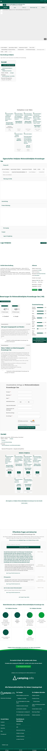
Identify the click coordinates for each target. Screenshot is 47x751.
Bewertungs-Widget (36, 711)
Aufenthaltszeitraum (10, 401)
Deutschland (36, 275)
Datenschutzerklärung (23, 425)
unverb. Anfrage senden (8, 65)
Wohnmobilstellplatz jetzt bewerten (39, 340)
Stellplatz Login (5, 744)
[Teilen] (42, 749)
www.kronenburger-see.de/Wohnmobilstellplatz (8, 76)
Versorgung (6, 228)
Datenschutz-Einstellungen (6, 698)
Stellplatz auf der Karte (6, 70)
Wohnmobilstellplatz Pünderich (19, 122)
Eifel (37, 280)
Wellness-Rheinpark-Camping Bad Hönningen (28, 122)
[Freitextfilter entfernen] (42, 1)
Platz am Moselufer (28, 146)
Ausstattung (5, 201)
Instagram (3, 725)
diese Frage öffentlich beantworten (13, 573)
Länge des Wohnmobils (11, 405)
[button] (23, 24)
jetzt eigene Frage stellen (24, 597)
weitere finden (17, 621)
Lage (15, 7)
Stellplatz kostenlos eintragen (22, 705)
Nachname (8, 395)
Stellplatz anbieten (35, 695)
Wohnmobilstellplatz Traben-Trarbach (37, 126)
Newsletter (3, 728)
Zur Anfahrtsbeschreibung (7, 442)
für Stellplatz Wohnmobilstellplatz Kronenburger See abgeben (6, 623)
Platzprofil (5, 165)
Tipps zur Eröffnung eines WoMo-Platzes (38, 705)
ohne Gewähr (39, 500)
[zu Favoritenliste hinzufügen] (1, 11)
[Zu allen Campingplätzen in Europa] (23, 680)
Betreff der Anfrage (10, 412)
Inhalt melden (24, 503)
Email (7, 398)
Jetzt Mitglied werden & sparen (23, 666)
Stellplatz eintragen (20, 733)
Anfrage (43, 7)
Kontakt (40, 289)
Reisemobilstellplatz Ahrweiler (28, 485)
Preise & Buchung (6, 205)
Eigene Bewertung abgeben (5, 301)
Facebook (2, 722)
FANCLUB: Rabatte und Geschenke (23, 715)
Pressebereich (3, 734)
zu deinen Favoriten (20, 739)
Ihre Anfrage (9, 416)
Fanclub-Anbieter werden (37, 708)
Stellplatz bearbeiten (36, 715)
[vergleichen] (1, 13)
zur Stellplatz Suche (1, 5)
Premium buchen (36, 701)
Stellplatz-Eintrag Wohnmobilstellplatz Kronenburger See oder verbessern (30, 623)
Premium (44, 111)
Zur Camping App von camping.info (23, 711)
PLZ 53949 (39, 270)
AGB (17, 727)
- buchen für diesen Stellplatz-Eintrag (30, 638)
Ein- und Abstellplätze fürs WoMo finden (22, 702)
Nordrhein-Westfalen (41, 273)
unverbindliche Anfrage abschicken (27, 427)
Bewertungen (33, 7)
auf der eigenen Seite (41, 621)
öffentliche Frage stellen (24, 547)
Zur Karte (3, 440)
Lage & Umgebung (7, 236)
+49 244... (7, 72)
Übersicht (5, 7)
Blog (1, 731)
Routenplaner (34, 289)
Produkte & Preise (35, 698)
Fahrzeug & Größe (7, 178)
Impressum (18, 724)
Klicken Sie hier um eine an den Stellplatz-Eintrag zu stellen (24, 540)
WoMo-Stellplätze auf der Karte (22, 695)
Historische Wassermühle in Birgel (9, 123)
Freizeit (3, 232)
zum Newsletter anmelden (21, 708)
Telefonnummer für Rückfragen (10, 409)
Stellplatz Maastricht (19, 140)
